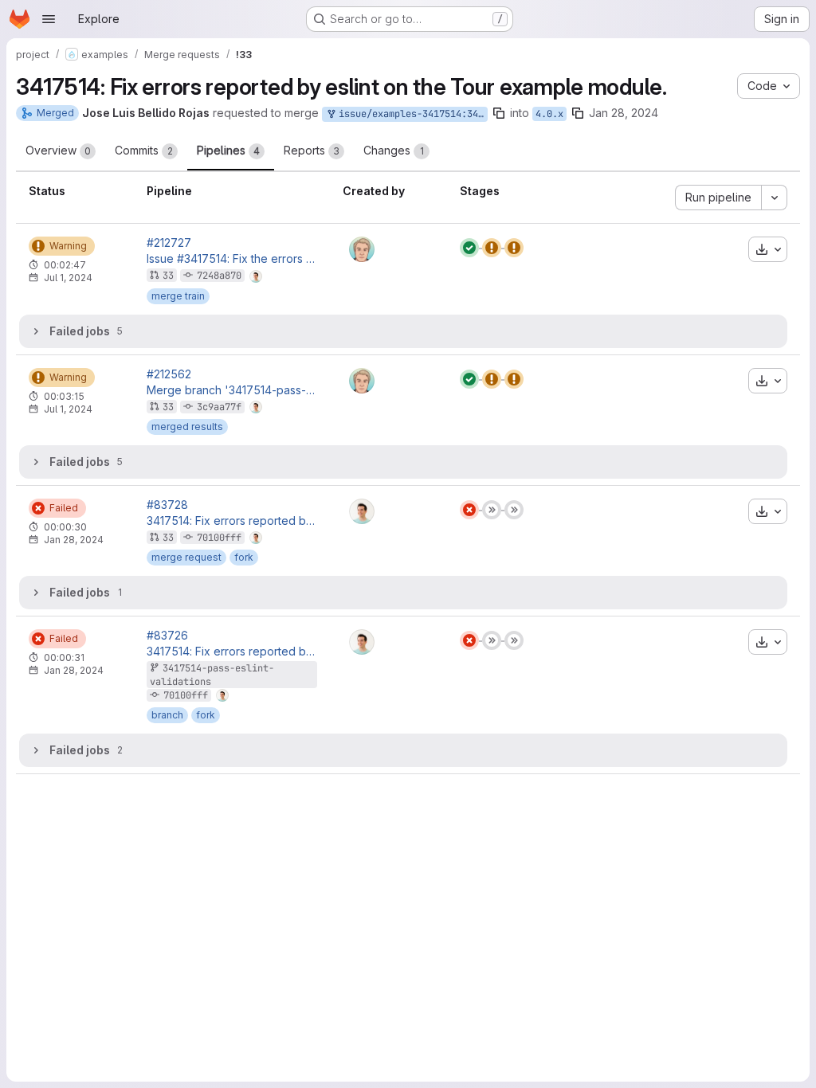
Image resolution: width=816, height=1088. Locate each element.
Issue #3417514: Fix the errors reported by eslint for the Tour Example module (232, 258)
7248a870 (219, 275)
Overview (58, 150)
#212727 (169, 243)
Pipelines (228, 150)
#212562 (169, 374)
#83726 (167, 635)
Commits (144, 150)
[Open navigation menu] (48, 19)
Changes (393, 150)
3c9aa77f (219, 407)
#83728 (167, 505)
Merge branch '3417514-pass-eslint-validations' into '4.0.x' (232, 390)
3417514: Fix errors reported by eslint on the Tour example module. (232, 521)
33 (168, 275)
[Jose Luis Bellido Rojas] (362, 511)
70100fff (219, 537)
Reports (311, 150)
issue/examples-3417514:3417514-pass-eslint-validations (410, 114)
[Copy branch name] (498, 113)
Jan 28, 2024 (623, 112)
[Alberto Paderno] (362, 249)
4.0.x (549, 114)
